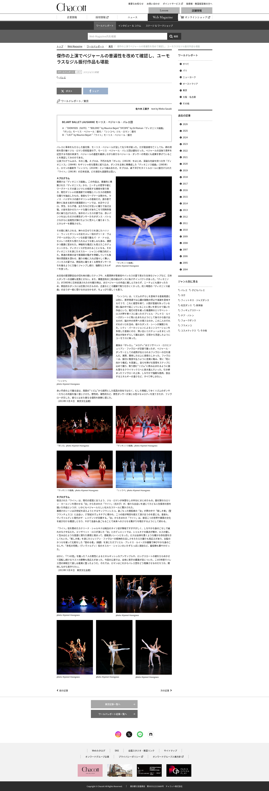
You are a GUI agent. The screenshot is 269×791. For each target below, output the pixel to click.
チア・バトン (187, 315)
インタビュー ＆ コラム (129, 25)
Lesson (164, 10)
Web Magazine (75, 46)
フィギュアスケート (191, 310)
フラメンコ (186, 325)
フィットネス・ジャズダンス (195, 300)
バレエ (62, 77)
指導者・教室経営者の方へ (199, 3)
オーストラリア (190, 83)
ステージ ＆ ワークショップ (159, 25)
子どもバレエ (198, 290)
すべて (186, 63)
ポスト (69, 90)
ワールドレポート (105, 25)
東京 (111, 46)
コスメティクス (188, 330)
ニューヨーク (189, 77)
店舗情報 (197, 10)
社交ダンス (186, 305)
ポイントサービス (171, 3)
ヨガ (183, 295)
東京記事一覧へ (112, 704)
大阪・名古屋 (189, 96)
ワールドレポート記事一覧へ (113, 713)
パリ (185, 70)
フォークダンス (188, 320)
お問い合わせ (153, 3)
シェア (95, 90)
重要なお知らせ (136, 3)
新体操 (199, 305)
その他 (186, 103)
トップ (60, 46)
